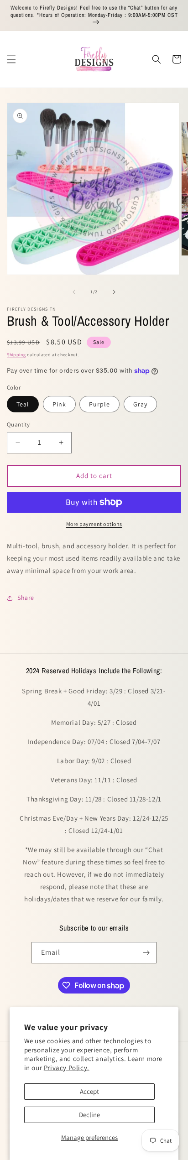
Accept (89, 1091)
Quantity (18, 424)
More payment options (94, 523)
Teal (22, 404)
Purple (99, 404)
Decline (89, 1114)
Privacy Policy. (66, 1067)
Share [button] (25, 597)
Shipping (16, 355)
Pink (59, 404)
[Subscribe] (146, 952)
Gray (140, 404)
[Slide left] (74, 292)
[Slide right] (114, 292)
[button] (11, 59)
